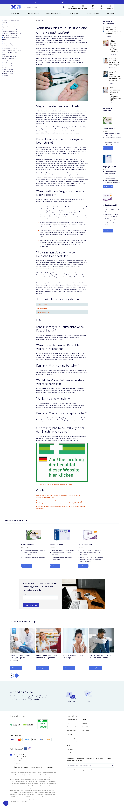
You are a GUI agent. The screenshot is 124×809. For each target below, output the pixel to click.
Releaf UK (85, 726)
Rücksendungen (71, 738)
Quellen (6, 75)
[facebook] (25, 748)
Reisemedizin (110, 13)
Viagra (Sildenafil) (42, 305)
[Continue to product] (22, 641)
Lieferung (69, 734)
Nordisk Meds (86, 730)
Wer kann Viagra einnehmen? (12, 63)
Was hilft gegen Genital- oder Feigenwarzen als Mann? (100, 656)
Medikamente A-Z (72, 730)
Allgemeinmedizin (74, 13)
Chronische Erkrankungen (53, 13)
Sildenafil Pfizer (42, 308)
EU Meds (84, 723)
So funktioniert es (72, 719)
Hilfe (29, 698)
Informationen (72, 716)
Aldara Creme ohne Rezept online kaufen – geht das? (46, 656)
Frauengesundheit (33, 13)
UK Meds (84, 719)
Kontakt (69, 752)
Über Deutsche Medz (73, 741)
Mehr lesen (108, 36)
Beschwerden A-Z (72, 726)
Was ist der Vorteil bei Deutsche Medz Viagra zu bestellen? (9, 59)
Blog (68, 745)
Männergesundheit (15, 13)
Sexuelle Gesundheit (93, 13)
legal (62, 2)
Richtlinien (70, 749)
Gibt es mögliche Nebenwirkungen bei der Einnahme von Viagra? (9, 71)
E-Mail (24, 594)
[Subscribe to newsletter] (112, 765)
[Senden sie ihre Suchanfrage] (64, 7)
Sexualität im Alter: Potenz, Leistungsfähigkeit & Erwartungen (20, 657)
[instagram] (30, 748)
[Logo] (16, 7)
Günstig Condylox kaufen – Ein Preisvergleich (74, 656)
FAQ (5, 41)
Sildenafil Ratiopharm (44, 312)
